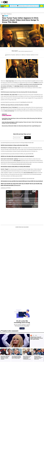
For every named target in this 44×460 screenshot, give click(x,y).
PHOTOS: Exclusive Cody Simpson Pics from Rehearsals (19, 92)
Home (2, 13)
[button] (2, 2)
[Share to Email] (34, 55)
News (5, 13)
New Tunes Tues (10, 80)
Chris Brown (9, 13)
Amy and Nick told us (28, 172)
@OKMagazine (16, 185)
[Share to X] (18, 55)
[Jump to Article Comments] (6, 55)
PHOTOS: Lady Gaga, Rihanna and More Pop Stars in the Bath (15, 104)
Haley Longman (15, 50)
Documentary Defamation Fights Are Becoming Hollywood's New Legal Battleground (21, 125)
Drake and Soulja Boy (9, 110)
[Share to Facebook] (11, 55)
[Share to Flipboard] (26, 55)
